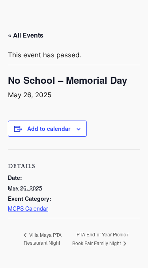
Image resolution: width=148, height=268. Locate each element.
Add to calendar (48, 128)
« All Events (25, 35)
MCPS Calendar (28, 208)
